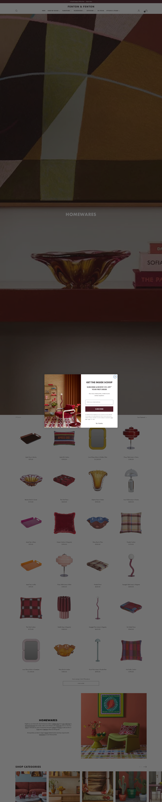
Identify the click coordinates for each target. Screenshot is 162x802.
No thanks (99, 423)
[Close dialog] (115, 376)
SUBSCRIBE (99, 409)
